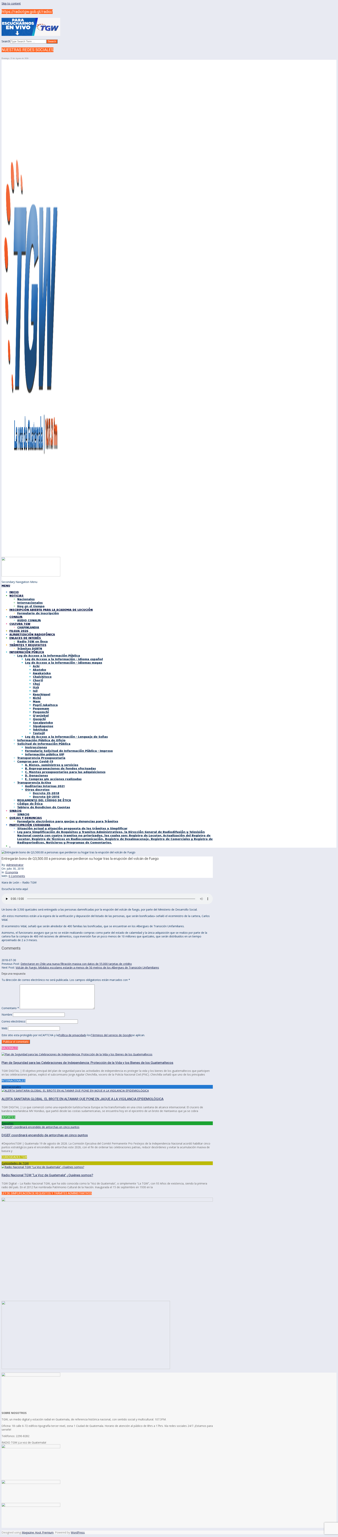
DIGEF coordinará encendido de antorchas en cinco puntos (45, 1135)
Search (6, 41)
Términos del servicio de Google (111, 1035)
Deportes (7, 1123)
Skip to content (11, 3)
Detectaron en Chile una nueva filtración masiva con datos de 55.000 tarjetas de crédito (76, 964)
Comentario (10, 1008)
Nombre (7, 1014)
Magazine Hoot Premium (38, 1532)
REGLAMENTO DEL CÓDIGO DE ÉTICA (44, 800)
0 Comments (17, 876)
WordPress (78, 1532)
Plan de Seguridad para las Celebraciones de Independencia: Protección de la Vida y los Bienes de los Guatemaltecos (87, 1063)
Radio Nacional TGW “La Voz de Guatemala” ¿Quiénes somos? (47, 1175)
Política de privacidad (71, 1035)
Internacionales (11, 1087)
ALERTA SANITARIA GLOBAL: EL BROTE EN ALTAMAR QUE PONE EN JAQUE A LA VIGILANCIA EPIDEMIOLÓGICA (83, 1099)
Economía (11, 872)
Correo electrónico (13, 1021)
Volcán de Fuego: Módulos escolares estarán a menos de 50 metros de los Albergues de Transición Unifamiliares (87, 967)
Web (4, 1028)
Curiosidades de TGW (15, 1163)
